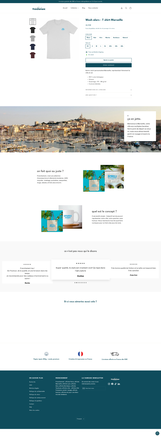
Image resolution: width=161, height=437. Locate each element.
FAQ (30, 407)
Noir (94, 37)
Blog (83, 8)
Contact (31, 404)
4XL (122, 46)
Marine (107, 37)
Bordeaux (116, 37)
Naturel (125, 37)
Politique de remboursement (37, 397)
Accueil (65, 8)
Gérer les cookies (34, 410)
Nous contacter (93, 8)
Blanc (88, 37)
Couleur (89, 34)
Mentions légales (34, 388)
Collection (74, 8)
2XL (110, 46)
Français (79, 418)
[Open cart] (157, 433)
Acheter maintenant (108, 65)
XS (88, 46)
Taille (88, 43)
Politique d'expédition (35, 400)
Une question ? (91, 95)
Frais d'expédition (90, 28)
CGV (30, 385)
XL (105, 46)
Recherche (32, 382)
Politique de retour (34, 394)
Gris (101, 37)
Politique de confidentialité (37, 391)
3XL (116, 46)
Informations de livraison (96, 89)
